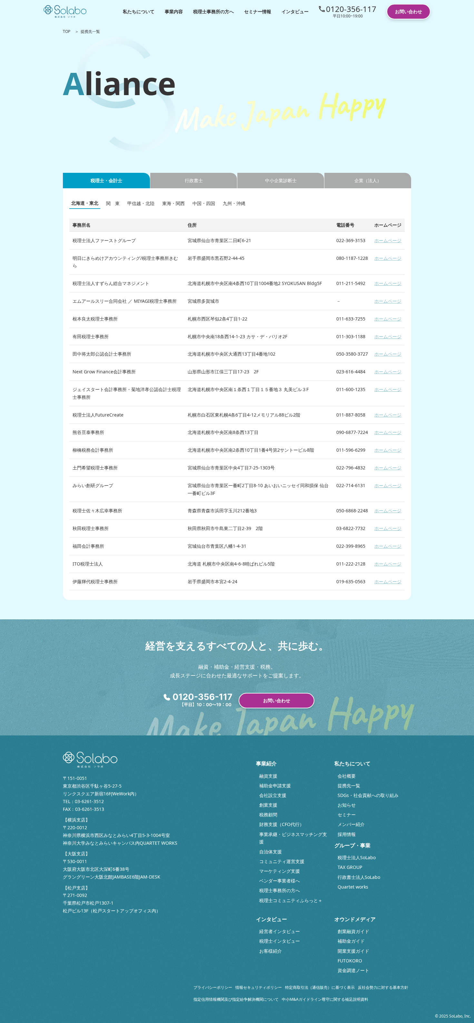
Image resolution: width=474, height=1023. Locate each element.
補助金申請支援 (275, 785)
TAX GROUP (350, 867)
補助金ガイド (351, 941)
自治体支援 (270, 852)
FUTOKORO (350, 961)
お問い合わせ (408, 11)
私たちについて (138, 11)
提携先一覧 (349, 785)
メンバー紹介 (351, 824)
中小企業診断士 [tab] (281, 180)
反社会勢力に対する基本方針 (383, 987)
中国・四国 (204, 203)
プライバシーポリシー (212, 987)
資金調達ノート (353, 970)
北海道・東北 (84, 203)
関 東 (113, 203)
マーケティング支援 (279, 871)
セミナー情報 (257, 11)
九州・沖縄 (234, 203)
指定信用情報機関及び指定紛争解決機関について (236, 999)
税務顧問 (268, 815)
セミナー (347, 815)
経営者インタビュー (279, 931)
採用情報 (347, 834)
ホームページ (387, 240)
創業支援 (268, 805)
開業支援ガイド (353, 951)
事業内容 (174, 11)
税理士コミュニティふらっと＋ (290, 900)
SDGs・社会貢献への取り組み (368, 795)
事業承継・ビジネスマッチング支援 (293, 838)
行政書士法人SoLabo (359, 877)
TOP (66, 31)
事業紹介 (266, 763)
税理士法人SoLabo (357, 857)
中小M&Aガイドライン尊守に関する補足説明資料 (325, 999)
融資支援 (268, 776)
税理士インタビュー (279, 941)
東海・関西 (173, 203)
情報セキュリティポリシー (258, 987)
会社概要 (347, 776)
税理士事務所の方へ (213, 11)
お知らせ (347, 805)
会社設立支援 (272, 795)
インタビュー (295, 11)
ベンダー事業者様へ (279, 881)
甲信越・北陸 (140, 203)
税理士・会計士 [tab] (106, 180)
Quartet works (353, 887)
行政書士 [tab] (194, 180)
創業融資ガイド (353, 931)
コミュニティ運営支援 (281, 861)
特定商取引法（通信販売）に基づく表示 (320, 987)
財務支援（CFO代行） (281, 824)
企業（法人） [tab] (367, 180)
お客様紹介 (270, 951)
